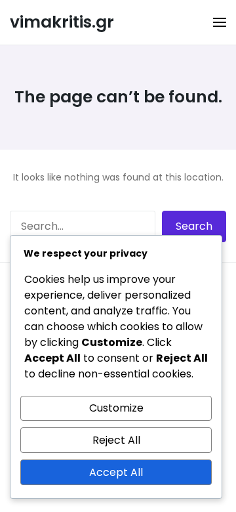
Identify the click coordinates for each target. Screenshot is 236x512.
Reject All (116, 440)
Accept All (116, 472)
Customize (116, 408)
